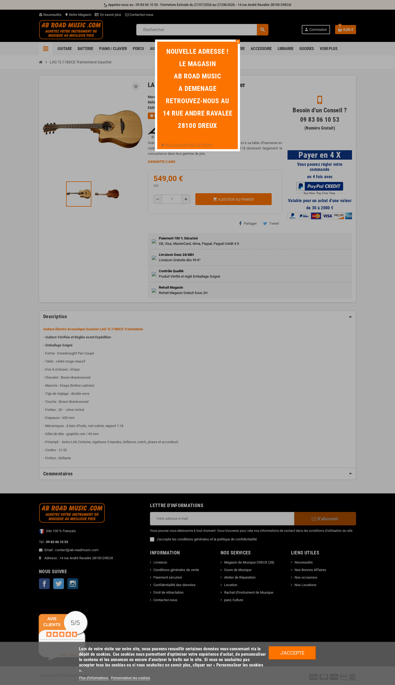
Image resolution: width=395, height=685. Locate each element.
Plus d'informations (94, 678)
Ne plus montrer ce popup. (189, 145)
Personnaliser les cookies (130, 678)
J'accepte (292, 653)
